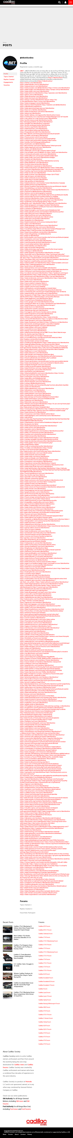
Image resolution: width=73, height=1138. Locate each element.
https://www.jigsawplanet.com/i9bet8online (40, 264)
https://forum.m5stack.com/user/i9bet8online (35, 381)
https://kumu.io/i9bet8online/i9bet (57, 842)
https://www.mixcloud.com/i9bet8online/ (34, 98)
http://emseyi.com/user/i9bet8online (32, 694)
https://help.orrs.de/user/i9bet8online (33, 173)
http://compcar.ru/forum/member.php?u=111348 (36, 719)
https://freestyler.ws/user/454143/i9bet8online (36, 621)
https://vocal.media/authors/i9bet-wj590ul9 (35, 244)
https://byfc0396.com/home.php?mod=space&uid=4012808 (40, 740)
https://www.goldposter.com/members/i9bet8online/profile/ (40, 606)
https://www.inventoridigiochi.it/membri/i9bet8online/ (38, 872)
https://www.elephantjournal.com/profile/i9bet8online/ (38, 426)
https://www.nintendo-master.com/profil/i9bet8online (39, 318)
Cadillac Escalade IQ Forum (46, 981)
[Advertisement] (36, 27)
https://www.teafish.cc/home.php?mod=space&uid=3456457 (40, 668)
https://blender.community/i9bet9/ (32, 478)
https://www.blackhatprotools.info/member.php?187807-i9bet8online (43, 697)
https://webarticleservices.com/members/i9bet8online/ (39, 624)
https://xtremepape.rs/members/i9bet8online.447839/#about (40, 748)
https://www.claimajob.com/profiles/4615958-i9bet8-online (40, 891)
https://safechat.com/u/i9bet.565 (31, 655)
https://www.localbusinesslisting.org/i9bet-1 (35, 762)
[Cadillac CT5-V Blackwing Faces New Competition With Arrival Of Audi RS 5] (7, 998)
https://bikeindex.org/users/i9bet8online (34, 402)
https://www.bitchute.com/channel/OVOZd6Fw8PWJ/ (38, 139)
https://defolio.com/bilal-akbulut (33, 600)
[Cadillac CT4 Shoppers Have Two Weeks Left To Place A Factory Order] (7, 951)
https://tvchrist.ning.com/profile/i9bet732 (34, 164)
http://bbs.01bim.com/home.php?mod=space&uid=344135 (44, 685)
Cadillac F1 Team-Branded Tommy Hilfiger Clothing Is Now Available (22, 956)
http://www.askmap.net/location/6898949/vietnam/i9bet (39, 397)
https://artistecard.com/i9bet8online (32, 276)
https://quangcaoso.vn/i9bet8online (32, 889)
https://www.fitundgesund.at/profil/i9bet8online (36, 629)
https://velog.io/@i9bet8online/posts (32, 383)
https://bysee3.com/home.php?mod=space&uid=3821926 (39, 743)
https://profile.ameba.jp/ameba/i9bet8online (35, 125)
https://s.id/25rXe (61, 865)
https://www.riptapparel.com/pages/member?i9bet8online (39, 205)
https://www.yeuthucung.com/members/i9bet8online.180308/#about (43, 886)
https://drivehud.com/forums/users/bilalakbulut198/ (37, 711)
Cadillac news (19, 1064)
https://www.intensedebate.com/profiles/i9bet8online (38, 232)
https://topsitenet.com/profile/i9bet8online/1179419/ (38, 463)
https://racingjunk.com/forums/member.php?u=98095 (38, 312)
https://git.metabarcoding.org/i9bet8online (34, 130)
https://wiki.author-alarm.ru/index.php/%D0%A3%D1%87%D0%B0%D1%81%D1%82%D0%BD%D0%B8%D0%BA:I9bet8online (44, 419)
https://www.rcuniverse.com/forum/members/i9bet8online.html (41, 480)
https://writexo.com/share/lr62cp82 (57, 636)
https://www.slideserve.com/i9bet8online (34, 353)
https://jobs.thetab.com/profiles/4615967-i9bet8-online (38, 893)
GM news (19, 1101)
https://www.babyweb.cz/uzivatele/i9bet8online (36, 556)
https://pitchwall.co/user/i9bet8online (56, 563)
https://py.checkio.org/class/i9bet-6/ (32, 475)
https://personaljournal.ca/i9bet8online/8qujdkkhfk (37, 657)
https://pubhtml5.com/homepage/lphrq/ (33, 201)
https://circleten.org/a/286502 (30, 573)
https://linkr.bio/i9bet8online (30, 198)
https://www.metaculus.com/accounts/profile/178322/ (38, 561)
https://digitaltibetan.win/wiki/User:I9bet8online (36, 597)
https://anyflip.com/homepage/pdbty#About (35, 142)
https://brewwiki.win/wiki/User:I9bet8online (34, 796)
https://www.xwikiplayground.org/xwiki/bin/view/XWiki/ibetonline (42, 840)
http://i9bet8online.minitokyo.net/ (52, 169)
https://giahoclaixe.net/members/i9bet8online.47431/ (38, 687)
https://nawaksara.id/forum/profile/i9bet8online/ (47, 828)
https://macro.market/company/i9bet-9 (33, 283)
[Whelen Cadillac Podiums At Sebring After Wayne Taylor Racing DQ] (7, 979)
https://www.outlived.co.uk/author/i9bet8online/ (52, 582)
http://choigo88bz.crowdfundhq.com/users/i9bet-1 (37, 502)
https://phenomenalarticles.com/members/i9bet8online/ (39, 677)
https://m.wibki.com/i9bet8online (31, 448)
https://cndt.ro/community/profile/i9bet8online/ (36, 446)
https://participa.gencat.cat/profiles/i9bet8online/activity (39, 161)
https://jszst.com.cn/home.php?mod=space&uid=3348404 (39, 764)
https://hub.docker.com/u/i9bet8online (33, 821)
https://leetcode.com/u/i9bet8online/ (33, 254)
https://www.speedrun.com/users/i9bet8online (36, 320)
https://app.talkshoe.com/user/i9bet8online (35, 346)
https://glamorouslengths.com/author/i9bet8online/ (37, 690)
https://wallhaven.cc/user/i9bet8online (33, 351)
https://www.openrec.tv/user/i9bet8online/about (36, 730)
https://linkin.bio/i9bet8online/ (54, 735)
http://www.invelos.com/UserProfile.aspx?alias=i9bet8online (40, 451)
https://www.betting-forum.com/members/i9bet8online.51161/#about (36, 715)
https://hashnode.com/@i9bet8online (32, 144)
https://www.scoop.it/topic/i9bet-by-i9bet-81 (35, 813)
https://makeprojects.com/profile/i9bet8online (36, 543)
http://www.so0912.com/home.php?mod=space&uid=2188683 (40, 680)
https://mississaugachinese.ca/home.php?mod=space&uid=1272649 (42, 741)
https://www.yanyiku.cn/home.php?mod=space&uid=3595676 (40, 799)
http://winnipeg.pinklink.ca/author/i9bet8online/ (36, 122)
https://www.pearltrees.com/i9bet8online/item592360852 (39, 870)
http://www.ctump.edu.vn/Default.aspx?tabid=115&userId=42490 (41, 510)
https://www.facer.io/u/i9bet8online (32, 307)
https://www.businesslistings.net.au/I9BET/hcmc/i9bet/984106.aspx (43, 332)
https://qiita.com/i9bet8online (57, 152)
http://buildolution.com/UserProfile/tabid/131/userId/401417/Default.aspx (44, 874)
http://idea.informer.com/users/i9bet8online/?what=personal (40, 145)
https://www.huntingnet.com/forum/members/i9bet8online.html (41, 465)
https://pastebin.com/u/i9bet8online (32, 429)
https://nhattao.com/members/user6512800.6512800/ (38, 485)
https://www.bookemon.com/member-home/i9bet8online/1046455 (42, 183)
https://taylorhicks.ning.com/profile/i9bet (45, 733)
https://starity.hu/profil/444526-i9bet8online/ (35, 366)
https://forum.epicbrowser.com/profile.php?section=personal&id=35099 (44, 361)
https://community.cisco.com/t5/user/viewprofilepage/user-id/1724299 (44, 116)
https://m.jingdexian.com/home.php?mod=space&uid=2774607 (41, 765)
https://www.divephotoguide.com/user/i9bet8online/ (38, 325)
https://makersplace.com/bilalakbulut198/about (36, 777)
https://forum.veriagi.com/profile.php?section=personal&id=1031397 (42, 497)
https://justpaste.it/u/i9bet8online (31, 220)
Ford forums (26, 1109)
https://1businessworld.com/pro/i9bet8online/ (35, 534)
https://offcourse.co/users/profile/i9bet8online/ (36, 565)
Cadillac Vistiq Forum (44, 1022)
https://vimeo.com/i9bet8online (59, 88)
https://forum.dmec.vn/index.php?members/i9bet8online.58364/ (41, 611)
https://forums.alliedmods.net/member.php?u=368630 (38, 358)
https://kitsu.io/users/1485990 (30, 529)
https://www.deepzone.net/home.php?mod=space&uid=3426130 (41, 667)
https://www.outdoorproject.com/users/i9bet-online (37, 619)
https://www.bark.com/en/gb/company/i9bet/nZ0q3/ (38, 150)
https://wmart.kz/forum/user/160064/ (33, 612)
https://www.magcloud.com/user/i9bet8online (35, 147)
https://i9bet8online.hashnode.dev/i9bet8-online (36, 217)
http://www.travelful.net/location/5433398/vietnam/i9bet (39, 460)
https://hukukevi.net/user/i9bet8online (33, 721)
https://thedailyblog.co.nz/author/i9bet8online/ (36, 188)
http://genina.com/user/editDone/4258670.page (49, 410)
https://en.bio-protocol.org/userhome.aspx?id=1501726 (42, 374)
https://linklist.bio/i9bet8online (30, 830)
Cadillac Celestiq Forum (45, 933)
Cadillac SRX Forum (44, 1007)
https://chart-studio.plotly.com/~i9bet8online (38, 202)
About (17, 1134)
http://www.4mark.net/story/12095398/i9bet (35, 407)
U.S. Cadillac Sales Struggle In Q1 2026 (23, 965)
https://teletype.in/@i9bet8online (31, 251)
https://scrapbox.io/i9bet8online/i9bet (55, 319)
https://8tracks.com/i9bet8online (31, 317)
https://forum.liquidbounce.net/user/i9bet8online (37, 473)
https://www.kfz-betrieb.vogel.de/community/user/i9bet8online (41, 200)
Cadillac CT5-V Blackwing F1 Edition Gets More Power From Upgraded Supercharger (24, 928)
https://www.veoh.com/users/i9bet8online (34, 281)
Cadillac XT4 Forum (44, 1033)
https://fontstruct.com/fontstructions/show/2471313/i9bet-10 (40, 271)
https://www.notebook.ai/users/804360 (33, 178)
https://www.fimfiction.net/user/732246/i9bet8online (38, 368)
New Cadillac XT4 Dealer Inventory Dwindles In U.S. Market (22, 937)
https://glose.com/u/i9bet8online (31, 94)
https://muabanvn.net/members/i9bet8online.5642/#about (40, 882)
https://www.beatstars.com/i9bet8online (33, 128)
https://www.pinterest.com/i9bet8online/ (34, 86)
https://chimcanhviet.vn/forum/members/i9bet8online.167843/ (41, 701)
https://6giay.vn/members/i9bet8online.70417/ (36, 626)
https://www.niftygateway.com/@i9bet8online (35, 234)
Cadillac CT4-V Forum (44, 944)
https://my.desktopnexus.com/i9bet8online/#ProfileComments (41, 356)
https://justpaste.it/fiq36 (28, 295)
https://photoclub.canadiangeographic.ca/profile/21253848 (39, 324)
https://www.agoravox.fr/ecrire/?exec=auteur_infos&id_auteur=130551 (43, 848)
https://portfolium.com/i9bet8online (32, 371)
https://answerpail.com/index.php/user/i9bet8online (38, 533)
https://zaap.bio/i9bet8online (52, 738)
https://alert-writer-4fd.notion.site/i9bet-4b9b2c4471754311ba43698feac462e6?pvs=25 (37, 824)
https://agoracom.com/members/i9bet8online (35, 602)
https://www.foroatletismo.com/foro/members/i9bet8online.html (42, 609)
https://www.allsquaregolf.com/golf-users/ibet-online (38, 592)
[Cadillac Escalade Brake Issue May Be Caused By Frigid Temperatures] (7, 989)
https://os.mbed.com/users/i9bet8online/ (34, 273)
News (4, 1134)
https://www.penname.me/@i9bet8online (34, 560)
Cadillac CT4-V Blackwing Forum (48, 941)
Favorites (7, 85)
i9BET (22, 71)
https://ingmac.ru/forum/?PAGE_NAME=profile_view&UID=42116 (41, 658)
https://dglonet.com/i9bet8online (31, 784)
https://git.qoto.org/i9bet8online (59, 855)
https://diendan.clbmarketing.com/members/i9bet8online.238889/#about (44, 753)
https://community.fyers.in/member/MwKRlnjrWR (36, 640)
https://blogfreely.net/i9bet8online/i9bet (34, 548)
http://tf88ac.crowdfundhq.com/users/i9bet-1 (35, 505)
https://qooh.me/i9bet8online (30, 386)
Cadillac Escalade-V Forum (46, 985)
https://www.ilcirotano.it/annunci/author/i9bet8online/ (38, 699)
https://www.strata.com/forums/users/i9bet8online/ (37, 507)
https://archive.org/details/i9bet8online (33, 127)
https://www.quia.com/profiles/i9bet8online (35, 218)
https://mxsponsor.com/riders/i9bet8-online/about (37, 414)
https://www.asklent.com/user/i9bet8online (35, 728)
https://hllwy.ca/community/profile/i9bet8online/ (37, 432)
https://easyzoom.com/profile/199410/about (35, 499)
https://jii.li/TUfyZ (53, 174)
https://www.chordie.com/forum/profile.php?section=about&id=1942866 (44, 385)
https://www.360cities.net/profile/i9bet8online (36, 240)
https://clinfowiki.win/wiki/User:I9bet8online (35, 575)
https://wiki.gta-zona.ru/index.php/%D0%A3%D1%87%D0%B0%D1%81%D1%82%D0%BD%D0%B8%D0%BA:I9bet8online (45, 470)
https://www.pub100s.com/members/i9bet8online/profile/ (39, 641)
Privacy (29, 1134)
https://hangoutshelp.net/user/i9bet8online (35, 724)
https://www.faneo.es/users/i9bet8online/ (34, 786)
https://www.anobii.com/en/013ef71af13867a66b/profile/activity (41, 847)
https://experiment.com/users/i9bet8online (35, 315)
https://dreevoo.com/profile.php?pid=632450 (35, 577)
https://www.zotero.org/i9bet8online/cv (55, 190)
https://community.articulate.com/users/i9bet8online (38, 154)
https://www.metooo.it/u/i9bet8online (33, 412)
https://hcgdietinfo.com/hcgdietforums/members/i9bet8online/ (41, 707)
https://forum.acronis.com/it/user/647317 (34, 137)
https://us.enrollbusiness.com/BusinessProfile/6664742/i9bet (41, 337)
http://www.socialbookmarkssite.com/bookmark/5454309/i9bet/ (41, 516)
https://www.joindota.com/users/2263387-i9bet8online (38, 268)
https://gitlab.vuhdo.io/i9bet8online (32, 704)
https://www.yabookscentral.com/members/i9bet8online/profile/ (42, 212)
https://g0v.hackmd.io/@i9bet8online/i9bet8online (37, 504)
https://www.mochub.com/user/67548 (32, 454)
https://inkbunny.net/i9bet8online (31, 400)
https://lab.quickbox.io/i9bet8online (32, 181)
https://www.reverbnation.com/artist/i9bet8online (37, 111)
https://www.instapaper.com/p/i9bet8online (35, 103)
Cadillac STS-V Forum (45, 1014)
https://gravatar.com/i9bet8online (55, 93)
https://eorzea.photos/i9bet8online (32, 409)
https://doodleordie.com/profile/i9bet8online (35, 395)
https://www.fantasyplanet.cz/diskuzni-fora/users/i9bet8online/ (41, 206)
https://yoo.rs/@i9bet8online (50, 198)
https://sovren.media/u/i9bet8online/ (33, 617)
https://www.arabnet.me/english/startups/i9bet (36, 517)
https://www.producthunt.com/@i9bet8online (35, 167)
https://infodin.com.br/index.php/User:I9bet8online (37, 634)
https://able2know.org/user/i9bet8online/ (34, 310)
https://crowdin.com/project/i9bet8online (34, 135)
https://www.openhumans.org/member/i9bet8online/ (38, 468)
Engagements (8, 82)
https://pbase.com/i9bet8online (31, 190)
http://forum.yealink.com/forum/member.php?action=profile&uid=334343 (44, 237)
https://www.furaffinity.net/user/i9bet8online (35, 215)
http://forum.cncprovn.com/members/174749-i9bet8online (39, 660)
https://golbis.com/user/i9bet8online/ (33, 607)
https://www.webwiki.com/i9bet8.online (33, 246)
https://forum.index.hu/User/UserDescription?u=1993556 (39, 196)
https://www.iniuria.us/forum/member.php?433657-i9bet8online (41, 558)
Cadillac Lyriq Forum (44, 992)
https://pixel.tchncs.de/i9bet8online (32, 266)
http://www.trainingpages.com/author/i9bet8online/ (37, 604)
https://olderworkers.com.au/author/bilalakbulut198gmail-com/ (41, 422)
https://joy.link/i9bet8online (29, 779)
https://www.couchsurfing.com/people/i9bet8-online (38, 544)
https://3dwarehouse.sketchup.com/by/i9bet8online (37, 524)
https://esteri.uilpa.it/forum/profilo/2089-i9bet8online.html (40, 804)
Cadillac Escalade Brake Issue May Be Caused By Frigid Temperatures (23, 985)
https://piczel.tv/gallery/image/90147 (32, 682)
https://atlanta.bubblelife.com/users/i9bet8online (37, 373)
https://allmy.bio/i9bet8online (30, 835)
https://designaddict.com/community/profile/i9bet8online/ (40, 521)
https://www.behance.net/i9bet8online (52, 820)
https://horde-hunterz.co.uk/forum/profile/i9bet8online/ (36, 449)
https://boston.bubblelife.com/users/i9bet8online (37, 546)
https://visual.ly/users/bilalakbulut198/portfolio (36, 300)
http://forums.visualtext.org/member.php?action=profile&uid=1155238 (43, 186)
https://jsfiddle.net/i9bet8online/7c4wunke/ (35, 123)
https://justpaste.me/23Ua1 (29, 424)
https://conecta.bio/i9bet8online (31, 738)
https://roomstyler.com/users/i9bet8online (34, 376)
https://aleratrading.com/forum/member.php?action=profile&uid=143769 (44, 689)
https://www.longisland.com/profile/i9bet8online (36, 313)
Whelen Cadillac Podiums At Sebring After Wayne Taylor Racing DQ (23, 975)
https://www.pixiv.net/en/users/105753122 (34, 285)
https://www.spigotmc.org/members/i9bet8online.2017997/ (40, 252)
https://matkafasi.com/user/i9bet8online (34, 702)
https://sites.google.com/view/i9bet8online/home (37, 302)
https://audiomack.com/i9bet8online (54, 203)
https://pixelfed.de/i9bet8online (58, 526)
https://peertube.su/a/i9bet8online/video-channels (37, 879)
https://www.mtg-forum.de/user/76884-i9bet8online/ (38, 672)
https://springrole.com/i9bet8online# (32, 772)
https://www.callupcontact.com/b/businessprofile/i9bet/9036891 (42, 349)
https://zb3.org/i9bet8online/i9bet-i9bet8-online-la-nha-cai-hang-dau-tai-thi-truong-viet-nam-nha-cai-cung (44, 877)
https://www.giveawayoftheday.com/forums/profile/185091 (40, 344)
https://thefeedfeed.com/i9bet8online (33, 359)
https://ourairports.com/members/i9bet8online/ (36, 461)
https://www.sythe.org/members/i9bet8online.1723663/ (38, 801)
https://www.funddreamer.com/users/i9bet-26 (35, 531)
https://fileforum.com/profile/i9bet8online (34, 551)
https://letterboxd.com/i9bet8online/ (53, 303)
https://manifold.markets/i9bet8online (33, 760)
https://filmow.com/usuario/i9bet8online (34, 403)
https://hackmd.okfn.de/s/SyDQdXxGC (47, 782)
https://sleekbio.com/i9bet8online (31, 735)
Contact (23, 1134)
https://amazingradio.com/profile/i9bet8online (35, 370)
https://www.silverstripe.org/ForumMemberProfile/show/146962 (41, 249)
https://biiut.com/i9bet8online (55, 755)
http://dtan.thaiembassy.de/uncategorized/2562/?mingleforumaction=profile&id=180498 (37, 540)
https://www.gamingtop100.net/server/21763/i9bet (37, 696)
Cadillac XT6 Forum (44, 1040)
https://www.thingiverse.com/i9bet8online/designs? (37, 305)
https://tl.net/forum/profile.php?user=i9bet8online (37, 493)
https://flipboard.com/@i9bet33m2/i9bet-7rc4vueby (37, 865)
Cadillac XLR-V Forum (44, 1029)
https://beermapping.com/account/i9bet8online (36, 490)
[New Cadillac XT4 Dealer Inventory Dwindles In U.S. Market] (7, 942)
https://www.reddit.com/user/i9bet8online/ (34, 91)
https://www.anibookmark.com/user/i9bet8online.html (38, 692)
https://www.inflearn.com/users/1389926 (33, 327)
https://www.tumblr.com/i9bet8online (32, 89)
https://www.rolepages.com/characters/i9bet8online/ (38, 752)
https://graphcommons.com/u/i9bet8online (34, 492)
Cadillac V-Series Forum (45, 1018)
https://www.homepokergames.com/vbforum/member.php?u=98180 (42, 709)
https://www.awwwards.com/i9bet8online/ (34, 162)
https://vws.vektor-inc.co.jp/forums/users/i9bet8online (38, 118)
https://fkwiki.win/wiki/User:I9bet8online (34, 590)
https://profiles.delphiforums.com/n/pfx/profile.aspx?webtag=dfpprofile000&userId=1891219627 (38, 851)
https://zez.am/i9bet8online (54, 276)
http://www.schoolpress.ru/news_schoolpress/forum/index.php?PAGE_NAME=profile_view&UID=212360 (41, 674)
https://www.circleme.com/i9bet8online (33, 174)
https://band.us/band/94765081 (30, 105)
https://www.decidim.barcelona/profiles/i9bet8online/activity (40, 441)
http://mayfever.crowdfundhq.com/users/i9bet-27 (36, 261)
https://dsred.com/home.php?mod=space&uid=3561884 (38, 794)
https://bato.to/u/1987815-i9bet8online (33, 110)
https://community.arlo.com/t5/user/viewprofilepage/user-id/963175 (43, 291)
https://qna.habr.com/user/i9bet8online (33, 477)
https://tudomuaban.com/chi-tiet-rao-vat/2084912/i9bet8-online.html (43, 578)
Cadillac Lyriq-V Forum (45, 996)
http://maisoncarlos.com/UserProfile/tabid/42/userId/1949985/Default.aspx (44, 600)
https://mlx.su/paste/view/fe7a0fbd (32, 636)
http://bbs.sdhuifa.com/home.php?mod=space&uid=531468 (40, 133)
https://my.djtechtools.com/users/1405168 (34, 653)
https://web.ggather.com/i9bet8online (33, 726)
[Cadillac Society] (9, 5)
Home (4, 43)
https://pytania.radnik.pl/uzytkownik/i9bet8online (36, 650)
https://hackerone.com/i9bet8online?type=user (36, 867)
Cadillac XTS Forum (44, 1044)
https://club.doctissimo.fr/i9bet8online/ (33, 526)
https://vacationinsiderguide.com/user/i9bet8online (37, 723)
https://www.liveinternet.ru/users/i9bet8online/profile (38, 500)
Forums (10, 1134)
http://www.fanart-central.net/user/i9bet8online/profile (45, 569)
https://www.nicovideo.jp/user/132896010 (43, 864)
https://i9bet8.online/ (55, 77)
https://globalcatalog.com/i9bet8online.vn (34, 380)
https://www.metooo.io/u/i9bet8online (56, 342)
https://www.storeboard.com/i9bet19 (32, 322)
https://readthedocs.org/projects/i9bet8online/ (36, 166)
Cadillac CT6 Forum (44, 959)
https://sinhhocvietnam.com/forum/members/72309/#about (40, 747)
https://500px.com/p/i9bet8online (57, 89)
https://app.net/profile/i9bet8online (32, 247)
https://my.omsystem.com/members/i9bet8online (37, 791)
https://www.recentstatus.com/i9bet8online (35, 495)
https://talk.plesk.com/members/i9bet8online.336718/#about (40, 818)
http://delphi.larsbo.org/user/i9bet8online (34, 887)
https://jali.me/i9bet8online (29, 820)
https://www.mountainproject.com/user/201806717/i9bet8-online (42, 363)
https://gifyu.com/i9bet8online (30, 223)
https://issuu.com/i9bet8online (44, 101)
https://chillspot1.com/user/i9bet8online (34, 663)
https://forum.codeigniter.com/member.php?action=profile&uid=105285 (44, 195)
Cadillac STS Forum (44, 1011)
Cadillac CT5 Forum (44, 948)
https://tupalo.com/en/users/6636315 (32, 286)
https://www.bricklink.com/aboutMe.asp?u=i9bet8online (38, 293)
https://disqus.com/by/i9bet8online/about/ (35, 99)
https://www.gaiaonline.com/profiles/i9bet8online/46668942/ (41, 833)
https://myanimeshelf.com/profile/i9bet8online (42, 257)
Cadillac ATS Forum (44, 926)
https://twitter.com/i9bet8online (31, 83)
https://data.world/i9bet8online (57, 269)
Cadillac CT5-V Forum (44, 955)
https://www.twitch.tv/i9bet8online (32, 93)
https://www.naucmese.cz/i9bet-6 (31, 522)
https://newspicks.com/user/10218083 (33, 239)
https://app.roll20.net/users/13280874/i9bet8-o (36, 213)
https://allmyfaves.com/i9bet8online (32, 390)
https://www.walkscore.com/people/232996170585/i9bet (39, 156)
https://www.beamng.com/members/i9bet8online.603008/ (40, 831)
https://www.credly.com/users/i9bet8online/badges (37, 157)
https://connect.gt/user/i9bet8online (45, 587)
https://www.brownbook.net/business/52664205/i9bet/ (38, 222)
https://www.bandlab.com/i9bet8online (33, 263)
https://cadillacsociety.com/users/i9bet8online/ (36, 792)
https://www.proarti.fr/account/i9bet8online (35, 806)
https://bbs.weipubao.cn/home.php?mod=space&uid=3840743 (40, 290)
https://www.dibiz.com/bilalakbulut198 (33, 378)
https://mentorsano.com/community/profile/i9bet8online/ (40, 628)
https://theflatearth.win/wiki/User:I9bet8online (36, 589)
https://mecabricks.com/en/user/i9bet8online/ (36, 623)
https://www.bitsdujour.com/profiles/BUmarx (44, 296)
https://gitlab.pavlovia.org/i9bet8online (33, 184)
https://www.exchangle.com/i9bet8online (34, 458)
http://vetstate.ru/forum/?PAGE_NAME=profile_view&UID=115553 (41, 757)
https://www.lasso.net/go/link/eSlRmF (33, 567)
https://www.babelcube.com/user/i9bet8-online (36, 453)
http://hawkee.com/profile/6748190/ (32, 339)
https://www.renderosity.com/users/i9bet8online (36, 278)
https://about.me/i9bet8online (30, 113)
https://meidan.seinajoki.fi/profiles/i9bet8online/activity (39, 439)
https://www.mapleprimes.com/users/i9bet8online (37, 388)
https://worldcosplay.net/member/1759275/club (36, 336)
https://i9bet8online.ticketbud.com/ (32, 842)
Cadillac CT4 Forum (44, 937)
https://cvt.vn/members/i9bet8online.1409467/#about (38, 750)
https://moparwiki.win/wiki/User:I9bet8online (35, 132)
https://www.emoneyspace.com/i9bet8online (35, 838)
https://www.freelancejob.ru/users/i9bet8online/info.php (39, 437)
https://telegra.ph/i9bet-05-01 (30, 303)
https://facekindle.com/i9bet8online (32, 755)
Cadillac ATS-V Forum (45, 930)
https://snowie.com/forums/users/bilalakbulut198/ (46, 645)
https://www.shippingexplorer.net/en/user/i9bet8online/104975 (41, 583)
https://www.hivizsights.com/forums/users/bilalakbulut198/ (40, 210)
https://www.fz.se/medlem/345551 (31, 563)
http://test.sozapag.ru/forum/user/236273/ (34, 745)
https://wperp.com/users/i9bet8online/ (33, 330)
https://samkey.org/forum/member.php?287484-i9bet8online (40, 171)
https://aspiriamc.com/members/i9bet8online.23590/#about (40, 789)
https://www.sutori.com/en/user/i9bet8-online (35, 857)
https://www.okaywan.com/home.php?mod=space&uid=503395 (41, 670)
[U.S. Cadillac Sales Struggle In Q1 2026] (7, 970)
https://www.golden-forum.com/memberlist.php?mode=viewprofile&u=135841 (36, 444)
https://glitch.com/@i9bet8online (31, 149)
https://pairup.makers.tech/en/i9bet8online (34, 527)
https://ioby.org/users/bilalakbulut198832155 (53, 347)
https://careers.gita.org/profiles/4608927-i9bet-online (38, 140)
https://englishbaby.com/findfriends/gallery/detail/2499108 (40, 550)
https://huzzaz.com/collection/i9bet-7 (56, 519)
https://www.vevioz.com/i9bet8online (32, 427)
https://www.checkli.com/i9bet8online (33, 488)
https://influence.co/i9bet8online (56, 322)
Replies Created (9, 79)
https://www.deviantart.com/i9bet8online (34, 96)
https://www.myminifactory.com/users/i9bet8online (37, 227)
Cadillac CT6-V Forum (44, 963)
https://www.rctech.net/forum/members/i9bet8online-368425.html (42, 487)
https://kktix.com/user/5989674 (31, 816)
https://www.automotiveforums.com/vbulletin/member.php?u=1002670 (44, 651)
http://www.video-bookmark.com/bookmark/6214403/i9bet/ (40, 512)
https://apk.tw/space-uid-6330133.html (33, 176)
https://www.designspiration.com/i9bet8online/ (36, 837)
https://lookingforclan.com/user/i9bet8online (35, 572)
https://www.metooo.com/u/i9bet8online (34, 826)
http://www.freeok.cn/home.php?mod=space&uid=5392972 (39, 718)
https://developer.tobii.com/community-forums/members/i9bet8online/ (44, 259)
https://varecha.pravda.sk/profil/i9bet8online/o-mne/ (38, 242)
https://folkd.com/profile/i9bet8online (33, 436)
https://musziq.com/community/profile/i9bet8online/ (38, 434)
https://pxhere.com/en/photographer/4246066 (36, 193)
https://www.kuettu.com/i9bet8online (32, 631)
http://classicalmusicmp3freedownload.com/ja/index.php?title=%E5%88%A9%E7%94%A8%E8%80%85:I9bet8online (40, 615)
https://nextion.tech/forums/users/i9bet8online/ (36, 509)
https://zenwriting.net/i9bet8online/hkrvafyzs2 (36, 814)
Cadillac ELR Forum (44, 974)
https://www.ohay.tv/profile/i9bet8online (34, 179)
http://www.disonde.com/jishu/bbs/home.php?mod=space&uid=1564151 (44, 797)
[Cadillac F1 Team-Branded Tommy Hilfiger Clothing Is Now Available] (7, 960)
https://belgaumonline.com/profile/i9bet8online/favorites (39, 787)
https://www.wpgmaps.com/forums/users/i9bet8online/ (39, 225)
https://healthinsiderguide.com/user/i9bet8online (37, 884)
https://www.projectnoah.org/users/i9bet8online (36, 466)
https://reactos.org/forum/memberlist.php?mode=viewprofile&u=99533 (45, 844)
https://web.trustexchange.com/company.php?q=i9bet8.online (41, 803)
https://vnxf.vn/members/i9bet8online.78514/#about (38, 758)
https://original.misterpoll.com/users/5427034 (35, 364)
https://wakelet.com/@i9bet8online (54, 105)
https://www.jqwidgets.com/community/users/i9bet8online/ (40, 415)
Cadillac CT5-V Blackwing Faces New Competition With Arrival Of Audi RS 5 (24, 994)
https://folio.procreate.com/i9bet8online (40, 230)
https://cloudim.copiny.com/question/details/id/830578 (39, 808)
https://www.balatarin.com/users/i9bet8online (35, 393)
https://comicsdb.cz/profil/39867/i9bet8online (35, 594)
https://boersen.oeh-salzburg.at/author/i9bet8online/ (38, 736)
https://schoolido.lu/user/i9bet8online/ (33, 329)
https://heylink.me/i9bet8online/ (31, 159)
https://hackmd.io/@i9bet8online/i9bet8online (36, 191)
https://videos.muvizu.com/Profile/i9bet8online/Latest (38, 568)
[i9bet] (10, 71)
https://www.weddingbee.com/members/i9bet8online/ (38, 553)
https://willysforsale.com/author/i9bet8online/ (36, 595)
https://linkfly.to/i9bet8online (30, 843)
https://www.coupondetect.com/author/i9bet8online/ (38, 894)
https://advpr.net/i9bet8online (30, 648)
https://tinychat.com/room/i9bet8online (37, 860)
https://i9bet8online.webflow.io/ (31, 106)
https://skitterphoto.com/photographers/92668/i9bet (38, 288)
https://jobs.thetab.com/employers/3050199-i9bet (37, 354)
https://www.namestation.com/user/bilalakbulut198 (37, 398)
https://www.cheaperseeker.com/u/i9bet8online (53, 811)
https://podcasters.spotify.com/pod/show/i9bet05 (37, 308)
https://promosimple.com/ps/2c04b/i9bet (34, 341)
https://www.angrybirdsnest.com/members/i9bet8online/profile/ (42, 431)
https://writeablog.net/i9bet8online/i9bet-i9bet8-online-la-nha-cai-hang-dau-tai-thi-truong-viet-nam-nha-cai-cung (44, 855)
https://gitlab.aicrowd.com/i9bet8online (33, 483)
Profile (6, 74)
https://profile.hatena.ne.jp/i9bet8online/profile (36, 120)
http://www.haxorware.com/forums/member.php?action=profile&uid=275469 (36, 714)
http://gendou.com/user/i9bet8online (33, 538)
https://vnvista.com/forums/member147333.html (36, 536)
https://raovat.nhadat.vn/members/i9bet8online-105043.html (40, 662)
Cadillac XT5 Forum (44, 1036)
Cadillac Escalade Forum (45, 978)
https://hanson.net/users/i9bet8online (33, 514)
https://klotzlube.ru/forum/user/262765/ (33, 638)
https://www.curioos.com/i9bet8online (33, 392)
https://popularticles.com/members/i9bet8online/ (37, 665)
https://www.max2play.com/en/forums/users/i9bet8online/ (40, 646)
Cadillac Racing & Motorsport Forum (49, 1003)
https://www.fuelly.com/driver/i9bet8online (34, 456)
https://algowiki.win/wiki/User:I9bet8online (34, 633)
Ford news (14, 1109)
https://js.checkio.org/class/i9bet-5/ (32, 334)
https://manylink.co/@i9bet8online (32, 519)
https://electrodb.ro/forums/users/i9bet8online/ (36, 679)
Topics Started (8, 76)
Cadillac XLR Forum (44, 1025)
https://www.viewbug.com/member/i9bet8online (49, 274)
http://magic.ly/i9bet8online (29, 235)
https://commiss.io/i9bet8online (31, 208)
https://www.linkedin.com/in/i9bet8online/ (34, 84)
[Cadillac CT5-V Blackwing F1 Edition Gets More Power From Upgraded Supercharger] (7, 932)
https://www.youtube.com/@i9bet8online (34, 88)
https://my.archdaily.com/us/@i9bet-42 (33, 152)
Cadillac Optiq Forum (44, 1000)
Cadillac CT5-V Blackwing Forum (48, 952)
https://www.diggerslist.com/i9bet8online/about (36, 298)
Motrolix (29, 1081)
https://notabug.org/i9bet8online (31, 342)
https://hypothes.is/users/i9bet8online (33, 269)
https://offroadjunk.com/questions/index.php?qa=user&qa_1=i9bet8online (45, 706)
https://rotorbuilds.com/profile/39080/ (33, 585)
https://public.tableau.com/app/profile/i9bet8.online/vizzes (40, 115)
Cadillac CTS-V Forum (45, 970)
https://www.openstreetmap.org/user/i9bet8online (37, 108)
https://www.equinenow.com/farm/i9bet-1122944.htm (38, 482)
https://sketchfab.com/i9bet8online (32, 869)
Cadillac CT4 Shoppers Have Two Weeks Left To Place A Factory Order (23, 947)
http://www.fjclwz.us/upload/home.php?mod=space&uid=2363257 (41, 881)
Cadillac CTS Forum (44, 967)
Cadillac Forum (42, 989)
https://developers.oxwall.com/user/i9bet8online (36, 555)
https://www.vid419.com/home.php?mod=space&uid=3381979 (40, 767)
